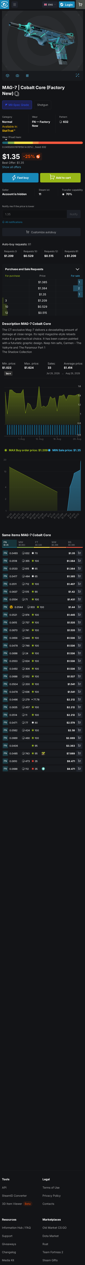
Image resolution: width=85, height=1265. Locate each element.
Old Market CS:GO (54, 1227)
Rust (45, 1244)
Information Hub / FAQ (16, 1227)
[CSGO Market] (4, 4)
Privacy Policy (51, 1195)
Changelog (9, 1252)
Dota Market (50, 1236)
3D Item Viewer (12, 1203)
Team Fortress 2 (52, 1252)
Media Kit (8, 1260)
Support (7, 1236)
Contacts (48, 1203)
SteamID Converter (14, 1195)
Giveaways (9, 1244)
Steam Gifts (50, 1260)
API (4, 1187)
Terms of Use (51, 1187)
